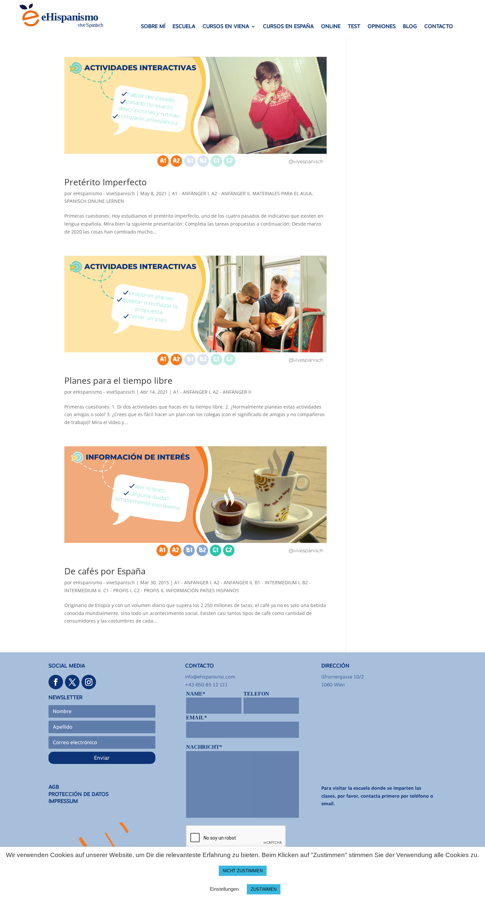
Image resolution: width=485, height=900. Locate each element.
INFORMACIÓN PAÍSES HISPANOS (202, 590)
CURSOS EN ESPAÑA (288, 26)
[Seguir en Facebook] (55, 682)
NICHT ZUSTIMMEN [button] (243, 870)
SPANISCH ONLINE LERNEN (94, 201)
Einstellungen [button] (224, 889)
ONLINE (330, 26)
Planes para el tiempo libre (118, 380)
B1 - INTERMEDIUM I (277, 582)
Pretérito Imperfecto (105, 182)
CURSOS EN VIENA (226, 26)
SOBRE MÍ (153, 26)
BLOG (410, 26)
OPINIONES (382, 26)
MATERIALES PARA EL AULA (282, 193)
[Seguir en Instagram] (88, 682)
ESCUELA (184, 26)
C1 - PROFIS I (117, 590)
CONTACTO (438, 26)
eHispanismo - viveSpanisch (104, 193)
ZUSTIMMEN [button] (263, 889)
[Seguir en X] (72, 682)
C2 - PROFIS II (148, 590)
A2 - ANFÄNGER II (230, 193)
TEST (354, 26)
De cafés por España (105, 571)
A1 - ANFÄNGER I (190, 193)
